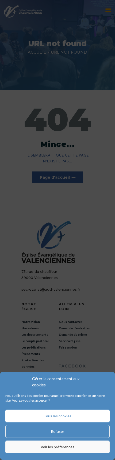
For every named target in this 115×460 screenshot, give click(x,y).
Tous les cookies (57, 416)
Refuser (57, 431)
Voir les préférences (57, 447)
